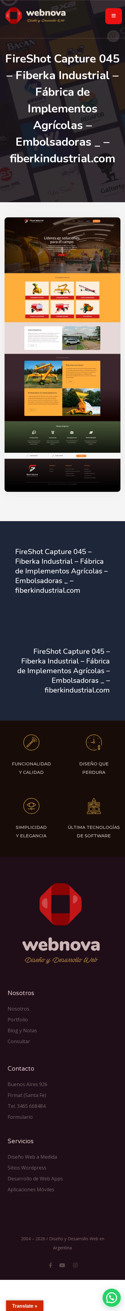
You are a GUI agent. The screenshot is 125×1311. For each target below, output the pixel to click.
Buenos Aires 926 (27, 1084)
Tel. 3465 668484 (27, 1106)
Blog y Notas (22, 1030)
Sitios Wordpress (27, 1167)
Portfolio (18, 1019)
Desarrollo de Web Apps (35, 1178)
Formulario (20, 1117)
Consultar (19, 1041)
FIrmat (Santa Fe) (27, 1095)
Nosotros (18, 1008)
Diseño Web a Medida (32, 1157)
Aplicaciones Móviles (31, 1189)
